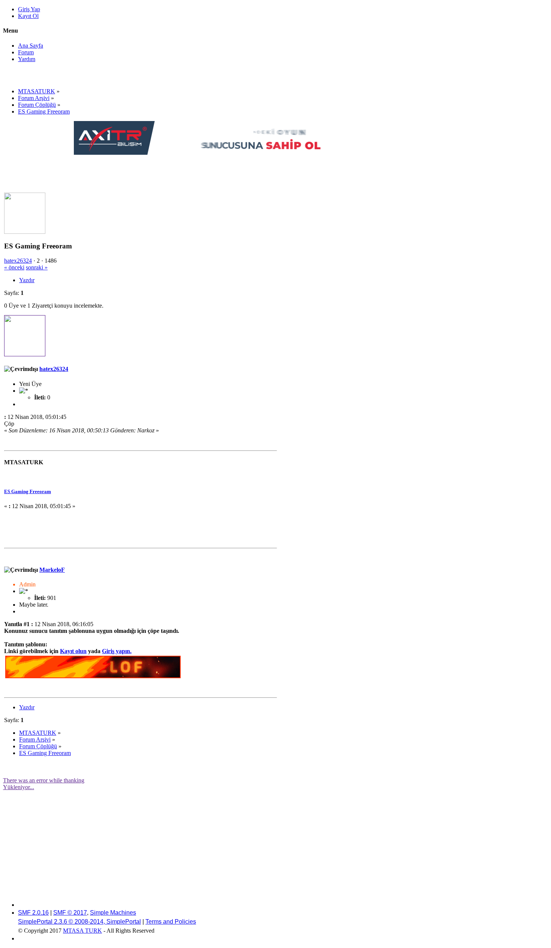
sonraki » (37, 267)
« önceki (14, 267)
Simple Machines (113, 912)
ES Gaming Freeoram (27, 491)
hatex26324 (18, 260)
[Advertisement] (210, 173)
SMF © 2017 (70, 912)
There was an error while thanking (43, 780)
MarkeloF (52, 570)
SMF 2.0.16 (33, 912)
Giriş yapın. (117, 651)
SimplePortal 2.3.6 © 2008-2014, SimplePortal (79, 921)
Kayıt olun (73, 651)
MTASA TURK (82, 930)
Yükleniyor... (18, 787)
